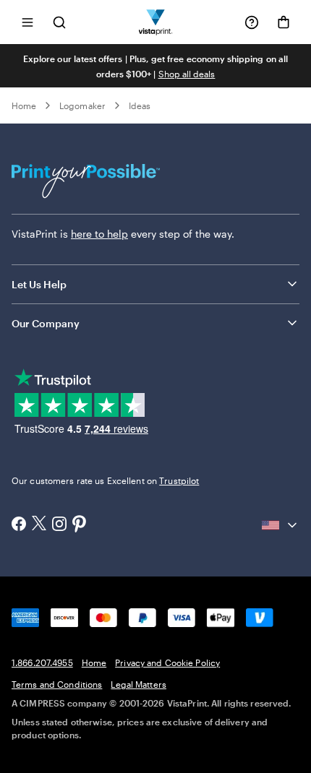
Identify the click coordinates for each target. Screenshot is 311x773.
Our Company (46, 323)
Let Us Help (39, 284)
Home (24, 105)
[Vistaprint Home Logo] (156, 22)
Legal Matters (138, 684)
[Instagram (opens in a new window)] (59, 525)
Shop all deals (187, 74)
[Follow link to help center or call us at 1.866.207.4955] (252, 22)
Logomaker (82, 105)
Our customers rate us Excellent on (105, 480)
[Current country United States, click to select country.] (280, 525)
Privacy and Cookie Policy (167, 662)
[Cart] (283, 22)
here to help (99, 234)
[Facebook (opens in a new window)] (19, 525)
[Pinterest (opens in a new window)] (79, 525)
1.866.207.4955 (42, 662)
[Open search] (59, 22)
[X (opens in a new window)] (39, 525)
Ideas (139, 105)
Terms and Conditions (57, 684)
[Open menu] (27, 22)
